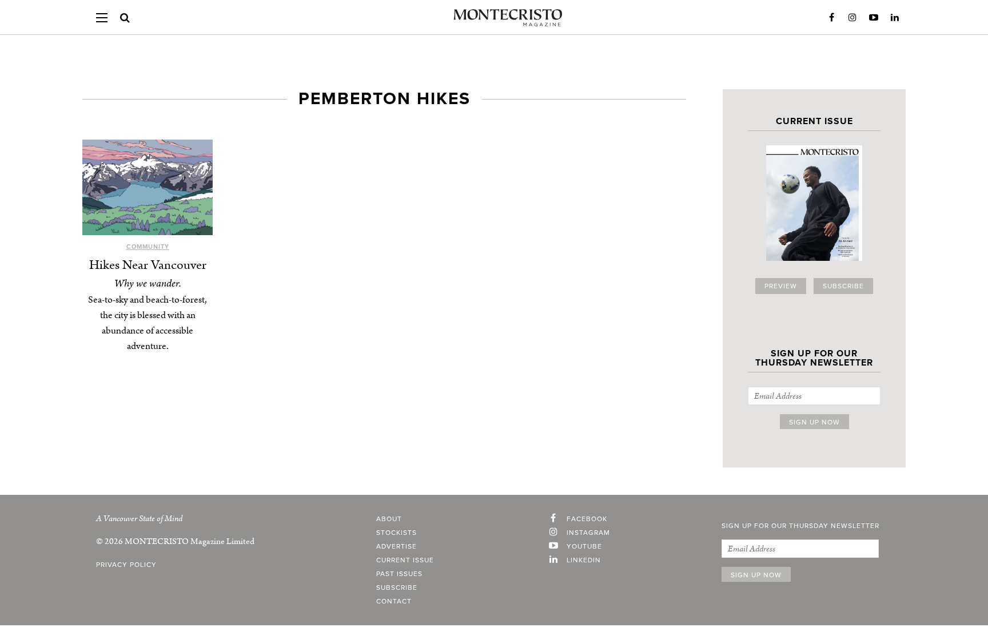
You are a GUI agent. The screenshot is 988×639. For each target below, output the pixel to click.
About (389, 519)
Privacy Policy (126, 565)
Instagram (852, 18)
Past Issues (399, 574)
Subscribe (843, 286)
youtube (584, 546)
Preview (780, 286)
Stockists (396, 533)
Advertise (396, 546)
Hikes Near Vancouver (147, 265)
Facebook (831, 18)
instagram (588, 533)
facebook (587, 519)
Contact (394, 601)
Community (147, 247)
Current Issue (405, 560)
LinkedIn (895, 18)
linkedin (584, 560)
